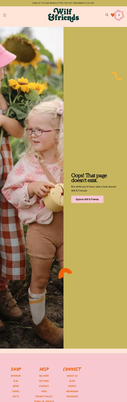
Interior (16, 375)
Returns (44, 381)
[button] (4, 15)
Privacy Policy (44, 396)
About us (72, 375)
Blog (72, 381)
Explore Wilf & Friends (87, 199)
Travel (16, 391)
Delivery (44, 375)
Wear (16, 386)
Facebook (72, 396)
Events (72, 386)
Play (15, 381)
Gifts (16, 396)
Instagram (72, 391)
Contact (44, 386)
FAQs (44, 391)
